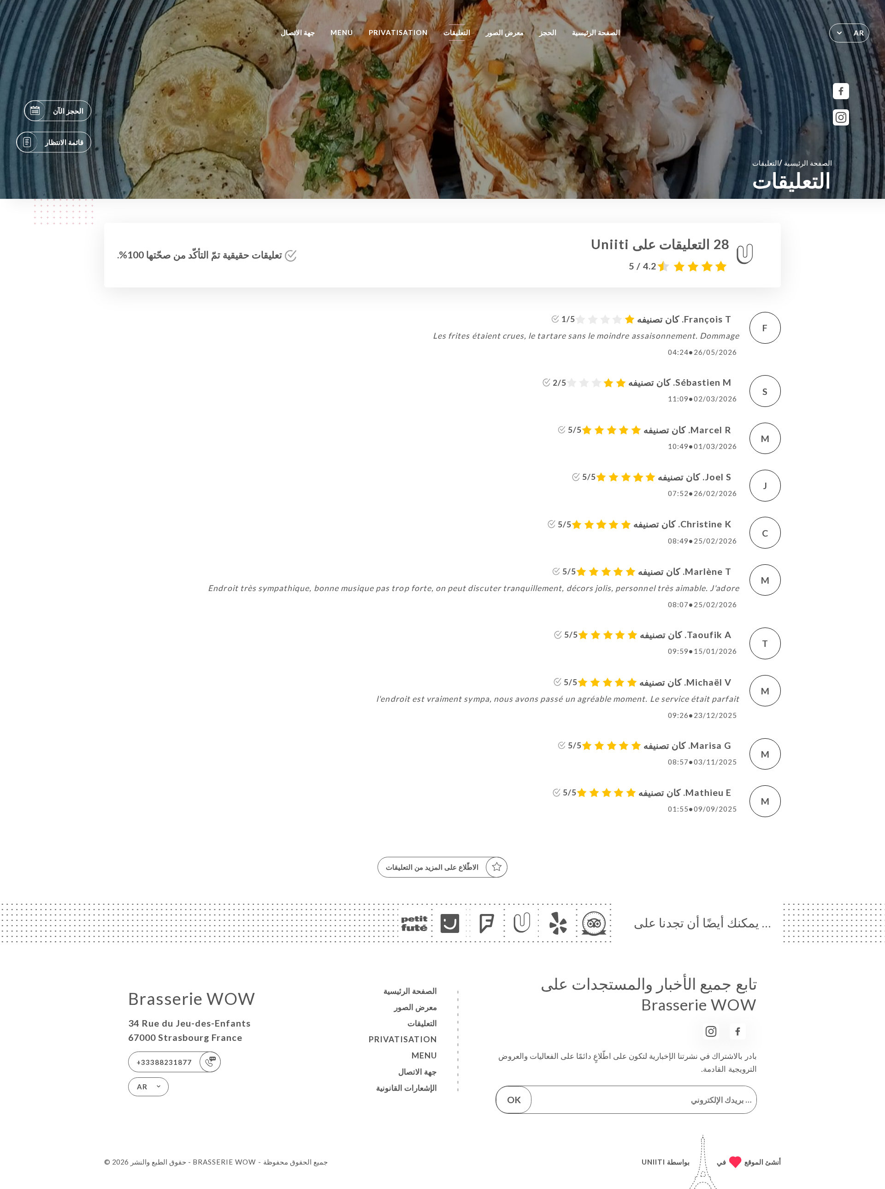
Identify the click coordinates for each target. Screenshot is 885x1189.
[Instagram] (841, 117)
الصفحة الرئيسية (596, 32)
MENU (341, 32)
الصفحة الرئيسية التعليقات (792, 162)
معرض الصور (505, 32)
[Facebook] (841, 91)
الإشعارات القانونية (406, 1088)
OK (514, 1099)
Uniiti (653, 1162)
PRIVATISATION (398, 32)
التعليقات (456, 32)
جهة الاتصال (298, 32)
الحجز (547, 32)
